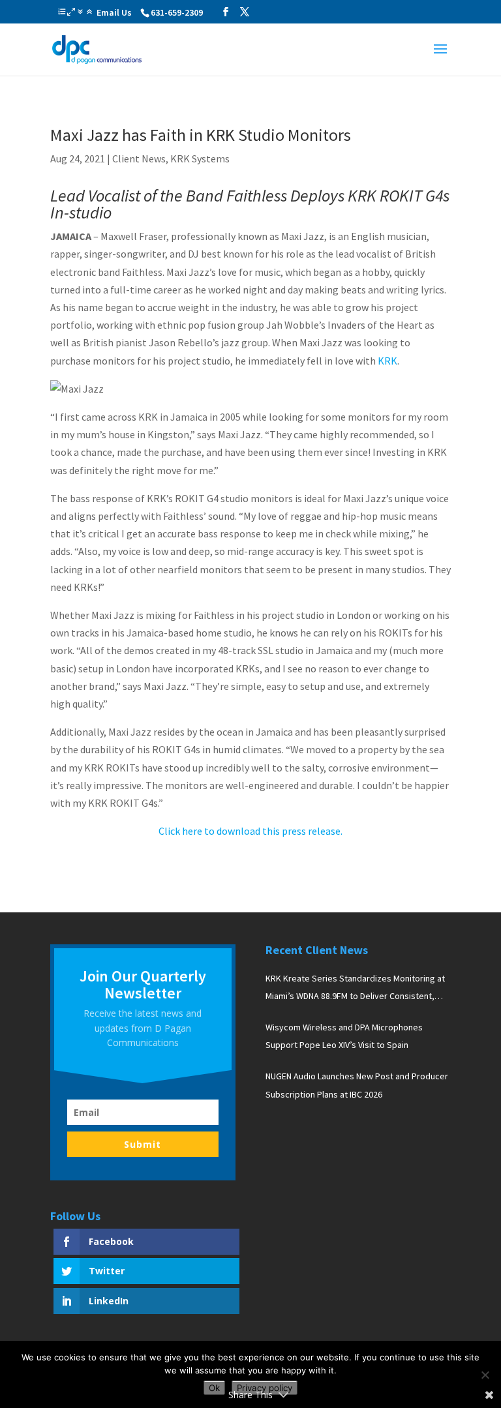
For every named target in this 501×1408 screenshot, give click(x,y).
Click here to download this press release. (250, 830)
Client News (139, 158)
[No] (484, 1374)
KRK (387, 360)
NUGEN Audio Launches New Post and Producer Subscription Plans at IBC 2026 (357, 1085)
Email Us (114, 12)
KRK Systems (200, 158)
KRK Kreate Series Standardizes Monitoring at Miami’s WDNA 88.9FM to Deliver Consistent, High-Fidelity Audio (355, 988)
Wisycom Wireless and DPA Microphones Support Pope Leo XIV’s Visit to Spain (344, 1036)
